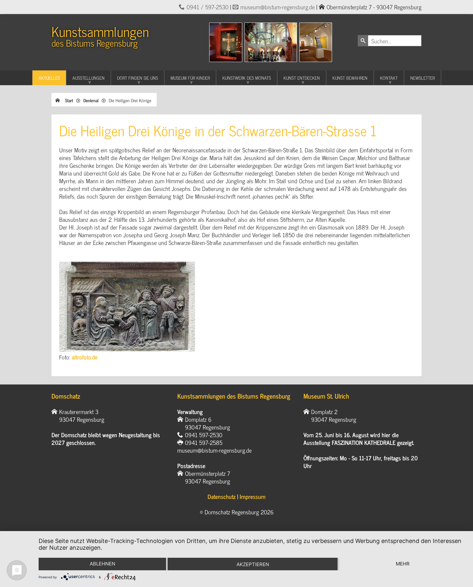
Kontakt (389, 77)
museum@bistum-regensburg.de (277, 7)
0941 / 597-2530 (207, 7)
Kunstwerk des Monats (246, 77)
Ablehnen (102, 564)
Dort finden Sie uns (137, 77)
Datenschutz (222, 496)
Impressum (252, 496)
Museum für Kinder (190, 77)
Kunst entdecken (301, 77)
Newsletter (422, 77)
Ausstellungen (88, 77)
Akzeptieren (252, 564)
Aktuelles (49, 77)
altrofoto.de (84, 357)
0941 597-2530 (203, 434)
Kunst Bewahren (349, 77)
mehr (403, 564)
